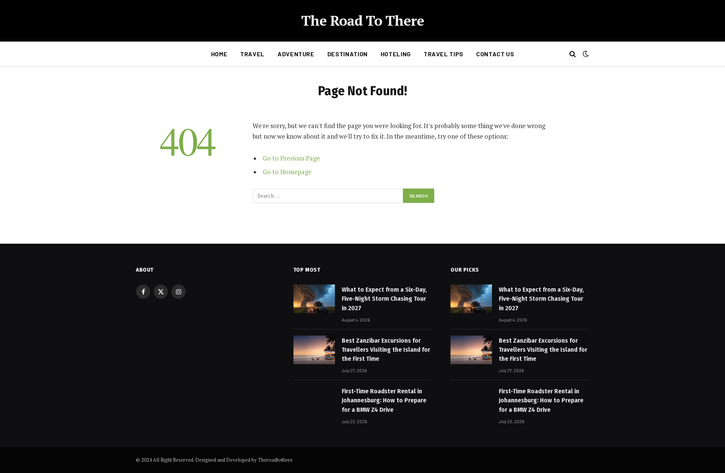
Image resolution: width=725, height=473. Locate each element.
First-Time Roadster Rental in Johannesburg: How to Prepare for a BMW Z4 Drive (384, 400)
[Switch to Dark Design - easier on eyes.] (585, 54)
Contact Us (495, 53)
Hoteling (396, 53)
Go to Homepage (287, 172)
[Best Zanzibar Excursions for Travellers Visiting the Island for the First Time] (314, 349)
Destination (347, 53)
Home (219, 53)
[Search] (572, 54)
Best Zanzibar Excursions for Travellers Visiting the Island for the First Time (386, 350)
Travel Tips (443, 53)
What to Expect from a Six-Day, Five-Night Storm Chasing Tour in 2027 (384, 299)
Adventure (296, 53)
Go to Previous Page (291, 158)
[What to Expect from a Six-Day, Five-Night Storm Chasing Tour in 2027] (314, 298)
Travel (252, 53)
